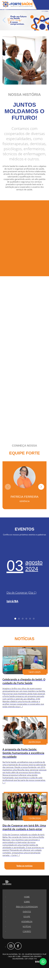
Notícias (27, 926)
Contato (27, 931)
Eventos (27, 911)
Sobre (27, 901)
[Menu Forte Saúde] (5, 9)
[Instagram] (10, 945)
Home (27, 896)
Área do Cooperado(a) (27, 906)
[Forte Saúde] (17, 6)
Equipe (27, 916)
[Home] (24, 20)
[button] (45, 20)
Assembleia (26, 921)
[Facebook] (18, 945)
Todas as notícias (24, 865)
